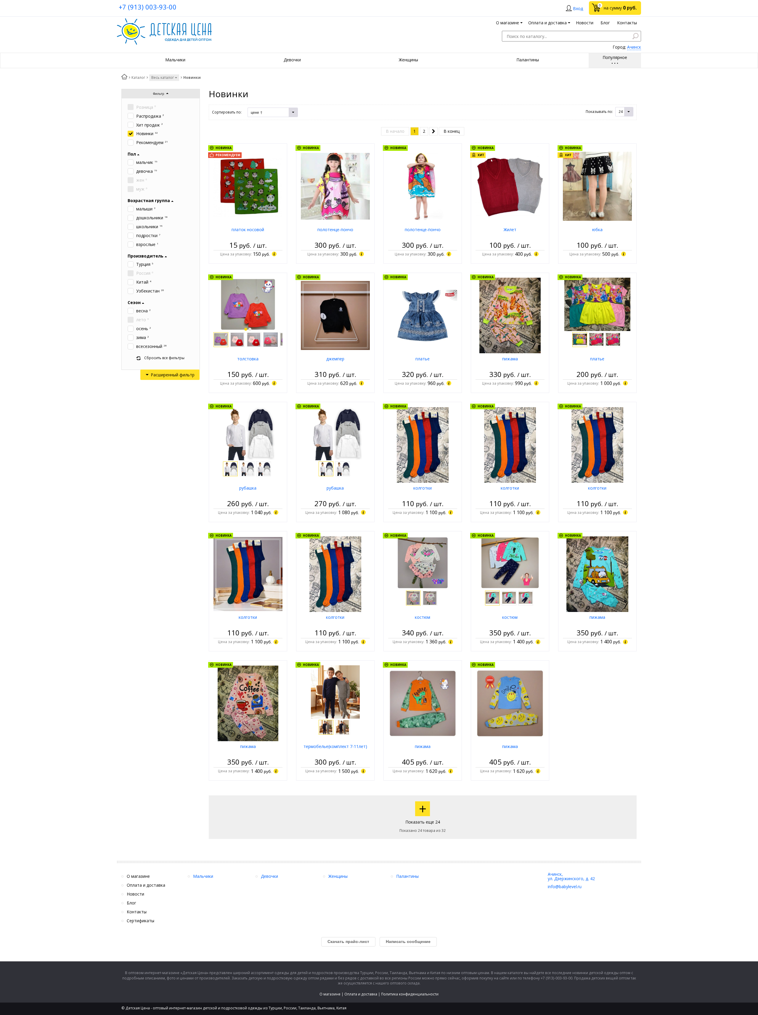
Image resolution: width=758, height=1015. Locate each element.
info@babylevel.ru (565, 886)
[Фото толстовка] (248, 304)
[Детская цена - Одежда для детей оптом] (164, 21)
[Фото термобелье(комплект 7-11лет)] (335, 691)
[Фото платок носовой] (247, 186)
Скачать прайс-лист (348, 941)
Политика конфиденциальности (410, 994)
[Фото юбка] (597, 186)
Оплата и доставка (360, 994)
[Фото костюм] (422, 562)
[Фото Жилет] (510, 186)
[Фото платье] (422, 315)
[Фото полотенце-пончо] (335, 186)
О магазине (330, 994)
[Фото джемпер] (335, 315)
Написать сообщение (408, 941)
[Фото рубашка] (247, 433)
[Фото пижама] (510, 315)
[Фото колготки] (423, 444)
